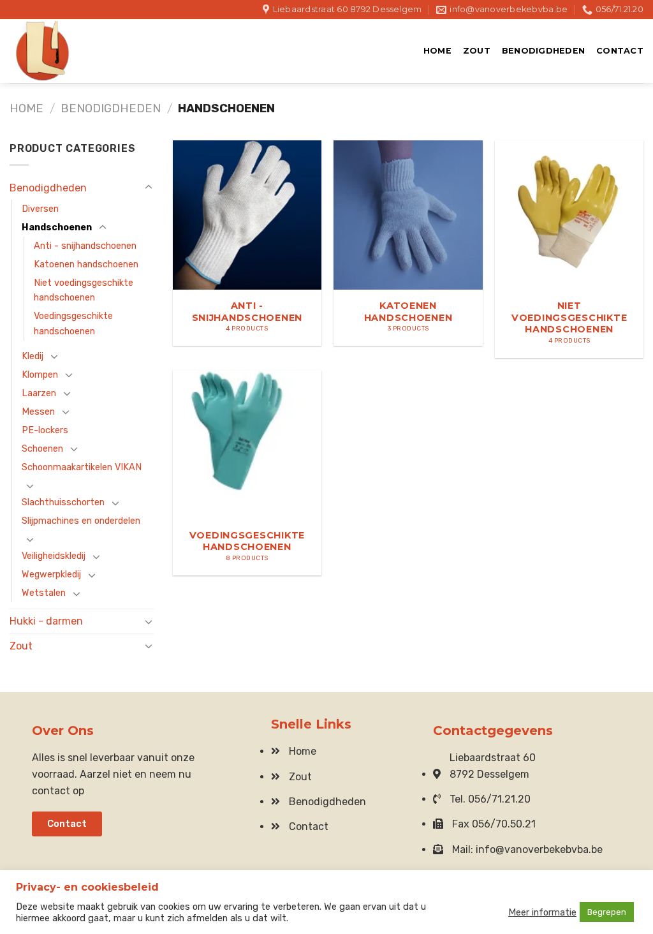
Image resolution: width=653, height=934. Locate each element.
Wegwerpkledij (51, 574)
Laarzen (39, 393)
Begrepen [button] (606, 912)
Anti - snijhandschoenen (85, 246)
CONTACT (619, 51)
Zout (476, 51)
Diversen (40, 209)
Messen (38, 411)
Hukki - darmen (46, 621)
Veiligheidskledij (53, 556)
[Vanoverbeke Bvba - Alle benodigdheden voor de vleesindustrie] (73, 51)
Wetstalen (44, 593)
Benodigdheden (543, 51)
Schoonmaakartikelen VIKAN (82, 467)
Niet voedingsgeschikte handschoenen (83, 290)
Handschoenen (57, 227)
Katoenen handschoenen (86, 264)
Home (26, 108)
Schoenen (42, 448)
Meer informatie (542, 912)
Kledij (32, 356)
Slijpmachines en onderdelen (81, 520)
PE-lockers (45, 430)
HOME (437, 51)
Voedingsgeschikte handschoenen (73, 323)
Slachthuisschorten (63, 502)
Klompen (40, 374)
